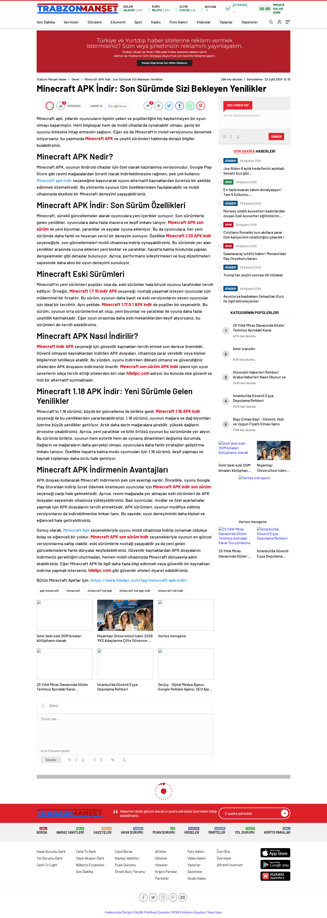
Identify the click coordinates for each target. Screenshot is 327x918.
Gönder (51, 760)
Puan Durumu (164, 830)
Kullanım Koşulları (193, 912)
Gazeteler (250, 22)
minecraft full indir (170, 591)
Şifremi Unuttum (229, 865)
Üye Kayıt (224, 858)
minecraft (73, 591)
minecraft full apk (100, 591)
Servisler (71, 22)
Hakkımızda (113, 912)
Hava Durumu (132, 830)
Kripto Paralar (277, 830)
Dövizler (161, 858)
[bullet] (101, 760)
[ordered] (94, 760)
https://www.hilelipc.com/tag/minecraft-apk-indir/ (139, 580)
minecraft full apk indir (135, 591)
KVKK (176, 912)
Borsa (42, 830)
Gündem (95, 22)
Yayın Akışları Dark (90, 858)
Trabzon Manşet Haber (52, 79)
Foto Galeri (178, 22)
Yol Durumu (245, 830)
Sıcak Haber (196, 878)
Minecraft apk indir (54, 180)
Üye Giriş (223, 851)
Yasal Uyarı (215, 912)
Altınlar (161, 851)
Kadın (156, 22)
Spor (138, 22)
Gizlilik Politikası (146, 912)
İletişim (128, 912)
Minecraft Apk (76, 530)
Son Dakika (46, 22)
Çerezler (164, 912)
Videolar (204, 22)
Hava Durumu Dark (51, 851)
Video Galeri (196, 858)
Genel (75, 79)
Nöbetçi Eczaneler (90, 865)
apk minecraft (49, 591)
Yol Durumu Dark (49, 858)
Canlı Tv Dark (86, 851)
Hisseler (191, 830)
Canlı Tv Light (47, 865)
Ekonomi (118, 22)
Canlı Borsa (123, 851)
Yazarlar (226, 22)
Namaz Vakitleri (70, 830)
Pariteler (217, 830)
